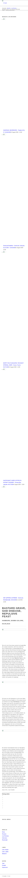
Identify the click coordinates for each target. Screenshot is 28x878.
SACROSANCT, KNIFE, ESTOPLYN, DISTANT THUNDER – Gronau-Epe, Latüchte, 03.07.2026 (12, 482)
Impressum (5, 867)
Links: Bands (5, 849)
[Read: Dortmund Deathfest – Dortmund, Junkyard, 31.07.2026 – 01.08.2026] (4, 134)
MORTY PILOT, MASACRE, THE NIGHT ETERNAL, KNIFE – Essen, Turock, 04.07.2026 (13, 365)
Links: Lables (5, 851)
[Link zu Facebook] (25, 876)
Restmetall (4, 840)
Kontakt (4, 865)
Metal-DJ (4, 853)
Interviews (4, 838)
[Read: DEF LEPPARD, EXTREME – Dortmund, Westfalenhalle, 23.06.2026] (4, 487)
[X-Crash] (11, 3)
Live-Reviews (5, 836)
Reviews (4, 834)
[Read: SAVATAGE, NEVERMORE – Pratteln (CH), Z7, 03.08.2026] (4, 19)
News (3, 832)
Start (3, 863)
